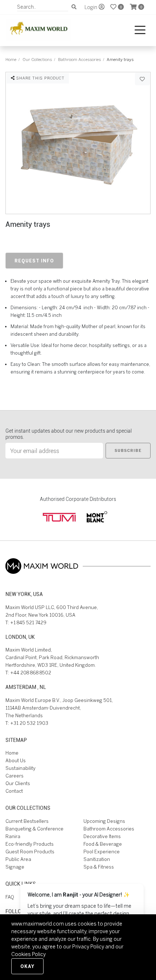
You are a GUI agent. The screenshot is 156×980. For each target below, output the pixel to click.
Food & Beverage (102, 844)
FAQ (9, 897)
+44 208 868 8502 (30, 672)
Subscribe (128, 450)
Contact (14, 791)
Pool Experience (101, 851)
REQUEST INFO (34, 260)
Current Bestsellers (27, 821)
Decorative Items (102, 836)
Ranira (12, 836)
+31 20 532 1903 (29, 723)
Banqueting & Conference (34, 829)
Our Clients (17, 783)
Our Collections (37, 59)
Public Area (18, 859)
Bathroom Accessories (79, 59)
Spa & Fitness (98, 867)
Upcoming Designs (104, 821)
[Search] (74, 7)
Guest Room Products (29, 851)
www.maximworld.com (37, 924)
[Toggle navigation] (140, 30)
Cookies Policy (28, 954)
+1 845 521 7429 (28, 622)
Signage (14, 867)
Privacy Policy (88, 947)
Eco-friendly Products (29, 844)
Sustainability (20, 768)
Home (10, 59)
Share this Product (40, 78)
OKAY (27, 966)
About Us (15, 760)
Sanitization (96, 859)
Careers (14, 776)
